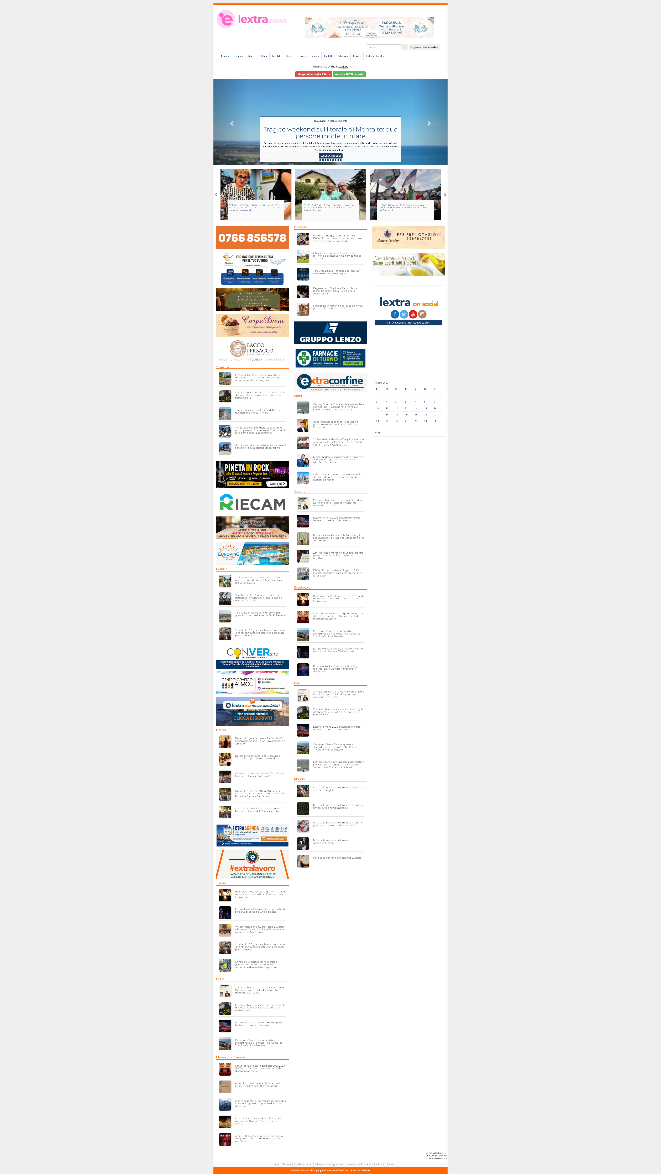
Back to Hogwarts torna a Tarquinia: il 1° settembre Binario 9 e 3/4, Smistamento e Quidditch (260, 741)
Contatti (328, 55)
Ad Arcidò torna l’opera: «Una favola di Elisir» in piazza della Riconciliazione (258, 1084)
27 (406, 420)
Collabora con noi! (303, 1164)
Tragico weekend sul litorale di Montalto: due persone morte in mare (259, 411)
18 (387, 414)
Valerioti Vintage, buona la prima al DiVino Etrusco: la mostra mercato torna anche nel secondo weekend (337, 238)
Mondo (315, 55)
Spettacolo (302, 587)
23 (435, 414)
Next (445, 194)
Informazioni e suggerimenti (329, 1164)
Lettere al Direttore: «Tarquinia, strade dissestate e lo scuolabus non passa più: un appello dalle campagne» (259, 377)
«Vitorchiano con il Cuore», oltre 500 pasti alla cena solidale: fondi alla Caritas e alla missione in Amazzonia (260, 929)
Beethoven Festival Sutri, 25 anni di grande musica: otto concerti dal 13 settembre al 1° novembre (260, 894)
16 (435, 408)
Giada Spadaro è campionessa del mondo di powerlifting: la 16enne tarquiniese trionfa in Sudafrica (338, 459)
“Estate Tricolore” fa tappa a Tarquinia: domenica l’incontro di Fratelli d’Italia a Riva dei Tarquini (254, 207)
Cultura (263, 55)
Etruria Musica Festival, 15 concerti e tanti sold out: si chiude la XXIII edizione (330, 132)
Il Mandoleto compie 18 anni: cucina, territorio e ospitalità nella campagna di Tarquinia (337, 256)
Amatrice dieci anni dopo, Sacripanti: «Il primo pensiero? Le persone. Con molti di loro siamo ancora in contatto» (260, 430)
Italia (289, 55)
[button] (231, 122)
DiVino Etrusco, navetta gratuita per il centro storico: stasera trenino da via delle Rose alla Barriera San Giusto (260, 793)
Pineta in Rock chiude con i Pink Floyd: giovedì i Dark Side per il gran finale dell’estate (336, 669)
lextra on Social (374, 55)
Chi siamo (287, 1164)
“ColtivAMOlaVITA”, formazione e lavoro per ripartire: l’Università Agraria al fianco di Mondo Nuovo (259, 580)
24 (377, 420)
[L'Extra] (252, 19)
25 (387, 420)
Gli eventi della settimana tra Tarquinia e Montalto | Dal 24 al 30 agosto (259, 775)
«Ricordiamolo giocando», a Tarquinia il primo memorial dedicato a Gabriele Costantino (336, 424)
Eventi (237, 55)
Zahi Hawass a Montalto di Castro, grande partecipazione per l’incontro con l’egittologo (338, 555)
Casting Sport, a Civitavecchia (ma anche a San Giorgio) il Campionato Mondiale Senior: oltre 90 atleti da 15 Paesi (404, 207)
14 (416, 408)
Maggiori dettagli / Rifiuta (314, 74)
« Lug (377, 432)
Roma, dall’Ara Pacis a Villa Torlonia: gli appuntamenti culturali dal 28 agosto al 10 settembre (338, 538)
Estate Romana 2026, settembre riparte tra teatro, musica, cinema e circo (258, 1024)
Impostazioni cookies (424, 47)
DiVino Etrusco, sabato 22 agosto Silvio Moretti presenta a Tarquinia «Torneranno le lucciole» (338, 573)
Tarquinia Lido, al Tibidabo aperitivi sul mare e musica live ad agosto (336, 272)
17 (377, 414)
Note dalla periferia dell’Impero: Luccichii (337, 857)
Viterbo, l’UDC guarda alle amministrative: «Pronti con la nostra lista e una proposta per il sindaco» (260, 633)
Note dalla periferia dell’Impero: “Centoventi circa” (332, 841)
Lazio (302, 55)
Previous (216, 194)
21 (416, 414)
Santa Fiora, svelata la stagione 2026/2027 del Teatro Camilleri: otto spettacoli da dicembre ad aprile (260, 1068)
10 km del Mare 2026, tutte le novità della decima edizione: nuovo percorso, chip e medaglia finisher (337, 477)
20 (406, 414)
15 (425, 408)
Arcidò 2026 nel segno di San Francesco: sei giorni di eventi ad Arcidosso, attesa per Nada (259, 1138)
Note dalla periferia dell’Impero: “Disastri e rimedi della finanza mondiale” (338, 806)
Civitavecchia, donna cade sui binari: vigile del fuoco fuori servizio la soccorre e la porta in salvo (260, 395)
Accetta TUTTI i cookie (349, 74)
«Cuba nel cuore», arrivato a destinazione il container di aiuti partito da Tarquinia (260, 446)
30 (435, 420)
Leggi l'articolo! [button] (331, 156)
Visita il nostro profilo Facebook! (408, 322)
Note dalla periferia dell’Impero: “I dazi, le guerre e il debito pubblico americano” (337, 824)
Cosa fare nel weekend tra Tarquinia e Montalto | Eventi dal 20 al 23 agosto (257, 810)
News (224, 55)
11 (387, 408)
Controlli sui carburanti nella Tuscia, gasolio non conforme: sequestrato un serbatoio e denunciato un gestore (258, 964)
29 (425, 420)
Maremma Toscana (231, 1057)
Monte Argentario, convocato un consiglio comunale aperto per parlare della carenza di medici (260, 1103)
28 (416, 420)
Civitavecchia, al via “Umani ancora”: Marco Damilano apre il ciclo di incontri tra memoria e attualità (260, 990)
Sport (251, 55)
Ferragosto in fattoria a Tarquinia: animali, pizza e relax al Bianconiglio (338, 307)
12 (396, 408)
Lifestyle (276, 55)
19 (396, 414)
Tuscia (221, 883)
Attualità (222, 366)
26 (396, 420)
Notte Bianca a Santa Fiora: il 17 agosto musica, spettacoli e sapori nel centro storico (258, 1121)
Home (276, 1164)
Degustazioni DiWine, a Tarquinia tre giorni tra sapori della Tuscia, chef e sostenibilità (335, 291)
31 (377, 427)
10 (377, 408)
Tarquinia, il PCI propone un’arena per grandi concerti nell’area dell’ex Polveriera (329, 206)
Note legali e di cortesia (359, 1164)
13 (406, 408)
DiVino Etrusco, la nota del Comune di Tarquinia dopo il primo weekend (258, 757)
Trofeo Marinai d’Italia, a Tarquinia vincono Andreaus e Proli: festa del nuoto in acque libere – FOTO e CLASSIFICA (338, 442)
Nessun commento (337, 120)
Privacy (357, 55)
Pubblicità (343, 55)
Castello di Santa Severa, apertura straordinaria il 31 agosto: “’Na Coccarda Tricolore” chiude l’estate (258, 1043)
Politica (222, 569)
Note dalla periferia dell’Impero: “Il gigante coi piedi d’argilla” (338, 789)
